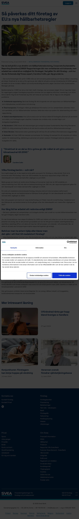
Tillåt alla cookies (64, 275)
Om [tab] (65, 247)
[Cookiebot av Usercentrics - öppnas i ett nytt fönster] (68, 242)
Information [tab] (39, 247)
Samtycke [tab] (13, 247)
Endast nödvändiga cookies (39, 275)
